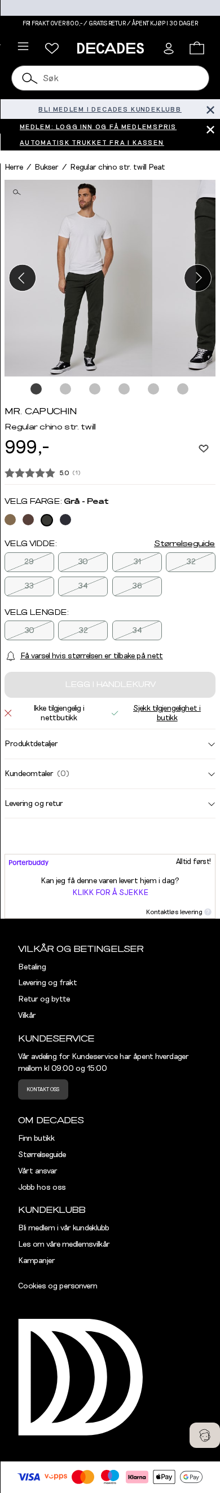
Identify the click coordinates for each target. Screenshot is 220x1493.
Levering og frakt (47, 983)
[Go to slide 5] (154, 389)
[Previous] (22, 278)
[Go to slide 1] (36, 389)
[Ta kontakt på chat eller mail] (205, 1435)
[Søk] (30, 78)
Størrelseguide (184, 544)
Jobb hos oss (42, 1187)
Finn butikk (36, 1138)
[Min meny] (52, 48)
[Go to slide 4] (124, 389)
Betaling (32, 967)
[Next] (197, 278)
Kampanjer (36, 1261)
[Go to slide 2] (66, 389)
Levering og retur (34, 804)
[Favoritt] (203, 448)
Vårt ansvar (38, 1171)
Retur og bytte (44, 999)
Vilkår (27, 1016)
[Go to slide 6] (183, 389)
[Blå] (65, 519)
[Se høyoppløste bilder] (78, 278)
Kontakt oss (43, 1089)
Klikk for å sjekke (110, 893)
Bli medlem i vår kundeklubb (63, 1228)
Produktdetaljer (31, 744)
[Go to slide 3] (95, 389)
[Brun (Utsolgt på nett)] (28, 519)
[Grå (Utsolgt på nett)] (47, 520)
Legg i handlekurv (110, 685)
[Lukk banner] (210, 109)
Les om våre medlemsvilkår (64, 1244)
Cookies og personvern (58, 1286)
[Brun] (10, 519)
